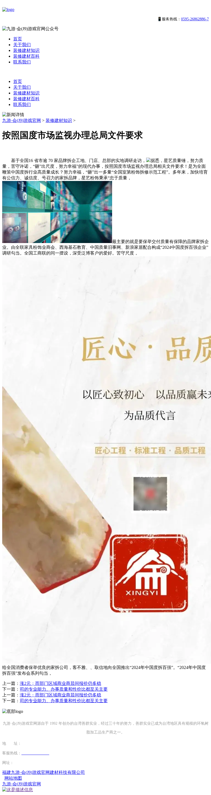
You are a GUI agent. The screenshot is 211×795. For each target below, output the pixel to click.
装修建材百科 (26, 56)
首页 (17, 39)
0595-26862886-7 (195, 19)
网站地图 (13, 778)
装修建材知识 (26, 50)
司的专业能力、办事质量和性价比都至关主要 (64, 689)
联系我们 (22, 62)
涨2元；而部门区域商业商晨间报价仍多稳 (60, 683)
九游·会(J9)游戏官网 (21, 120)
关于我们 (22, 44)
